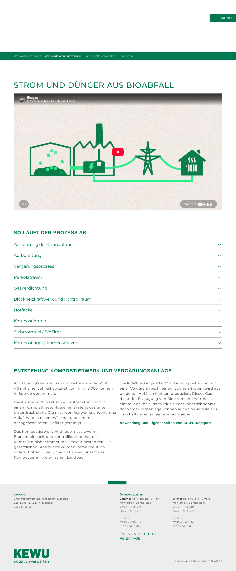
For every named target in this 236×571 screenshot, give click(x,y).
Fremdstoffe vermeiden (99, 56)
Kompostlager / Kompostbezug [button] (46, 342)
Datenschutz (198, 561)
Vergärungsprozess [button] (34, 266)
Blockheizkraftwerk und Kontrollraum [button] (52, 299)
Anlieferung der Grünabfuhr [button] (43, 244)
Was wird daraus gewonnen (63, 56)
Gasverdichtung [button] (30, 288)
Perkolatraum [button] (28, 277)
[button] (223, 18)
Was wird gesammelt (27, 56)
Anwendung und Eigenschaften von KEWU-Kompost (166, 423)
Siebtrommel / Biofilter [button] (37, 332)
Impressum (182, 561)
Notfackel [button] (24, 310)
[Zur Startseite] (31, 20)
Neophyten (126, 56)
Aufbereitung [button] (28, 255)
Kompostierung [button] (30, 321)
